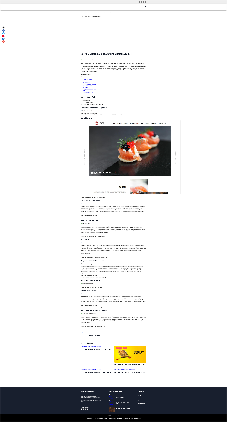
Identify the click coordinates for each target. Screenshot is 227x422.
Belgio (122, 418)
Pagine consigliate (85, 407)
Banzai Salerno (87, 82)
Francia (95, 418)
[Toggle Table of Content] (81, 76)
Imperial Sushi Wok (88, 79)
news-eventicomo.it (86, 7)
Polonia (139, 418)
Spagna (135, 418)
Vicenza (125, 347)
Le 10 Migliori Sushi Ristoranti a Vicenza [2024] (129, 364)
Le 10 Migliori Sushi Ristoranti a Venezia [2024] (129, 372)
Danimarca (130, 418)
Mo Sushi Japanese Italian (89, 90)
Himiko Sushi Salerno (88, 92)
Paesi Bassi (110, 418)
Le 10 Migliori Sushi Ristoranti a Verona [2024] (96, 372)
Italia (115, 418)
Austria (126, 418)
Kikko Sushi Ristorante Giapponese (91, 81)
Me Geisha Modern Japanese (90, 84)
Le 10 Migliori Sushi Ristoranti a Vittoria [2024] (96, 349)
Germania (119, 418)
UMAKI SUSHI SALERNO (88, 85)
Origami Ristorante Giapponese (90, 89)
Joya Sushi (86, 87)
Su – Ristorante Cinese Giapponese (91, 93)
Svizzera (100, 418)
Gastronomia (87, 12)
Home (82, 12)
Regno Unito (104, 418)
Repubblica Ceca (90, 418)
